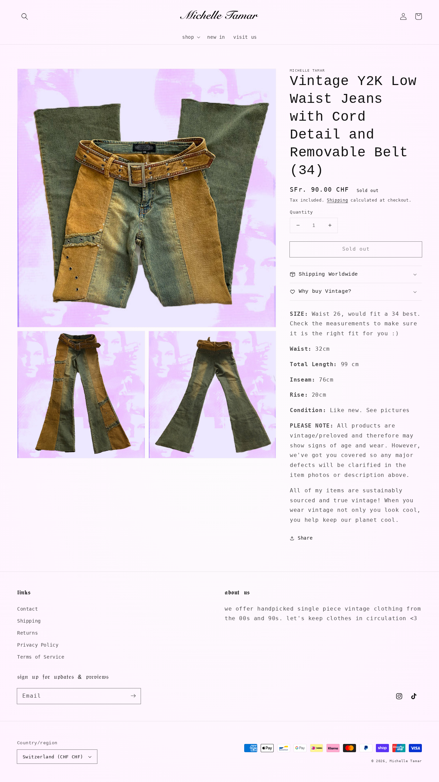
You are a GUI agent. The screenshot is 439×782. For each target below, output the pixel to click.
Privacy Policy (37, 645)
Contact (27, 609)
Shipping (337, 200)
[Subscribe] (133, 695)
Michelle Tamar (406, 761)
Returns (27, 633)
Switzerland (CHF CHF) (53, 756)
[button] (24, 16)
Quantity (301, 212)
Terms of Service (40, 657)
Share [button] (305, 538)
